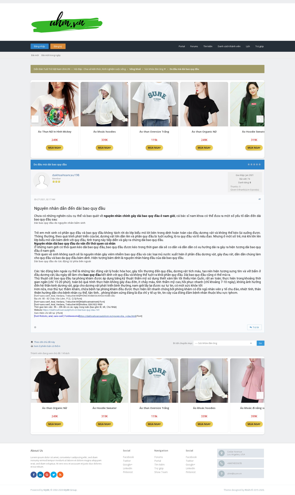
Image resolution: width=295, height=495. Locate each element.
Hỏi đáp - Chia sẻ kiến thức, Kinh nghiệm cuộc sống (100, 69)
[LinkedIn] (40, 474)
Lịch (248, 46)
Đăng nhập (39, 46)
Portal (182, 46)
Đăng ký (58, 46)
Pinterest (191, 472)
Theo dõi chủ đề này (44, 341)
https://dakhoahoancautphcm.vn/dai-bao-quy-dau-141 (71, 309)
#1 (260, 199)
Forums (194, 46)
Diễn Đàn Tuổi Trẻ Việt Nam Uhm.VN (52, 69)
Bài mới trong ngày (51, 55)
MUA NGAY (54, 147)
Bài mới (35, 55)
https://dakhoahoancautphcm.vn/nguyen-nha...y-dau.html (107, 316)
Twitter (190, 460)
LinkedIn (190, 468)
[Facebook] (34, 474)
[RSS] (60, 474)
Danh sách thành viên (229, 46)
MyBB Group (70, 489)
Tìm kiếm (207, 46)
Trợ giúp (259, 46)
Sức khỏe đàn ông (153, 69)
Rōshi (248, 489)
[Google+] (47, 474)
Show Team (161, 472)
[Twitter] (54, 474)
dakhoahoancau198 (65, 175)
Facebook (191, 457)
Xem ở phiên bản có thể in (47, 346)
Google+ (190, 464)
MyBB (46, 489)
